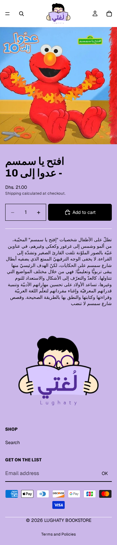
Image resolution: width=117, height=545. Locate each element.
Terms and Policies (58, 534)
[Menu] (7, 13)
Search (12, 442)
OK (105, 473)
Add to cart (84, 212)
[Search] (21, 14)
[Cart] (109, 14)
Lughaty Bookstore (67, 520)
